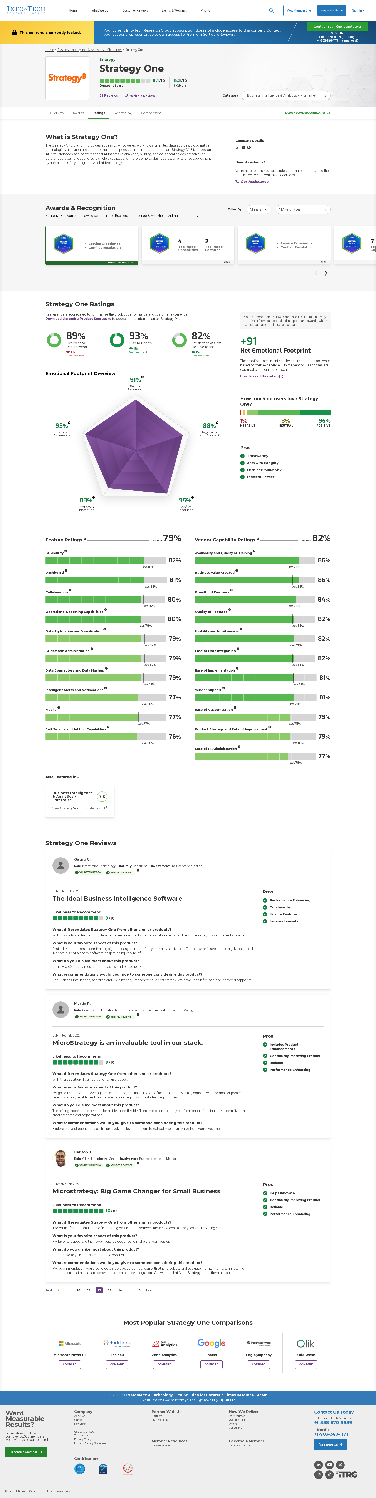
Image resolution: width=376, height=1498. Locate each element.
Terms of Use (82, 1435)
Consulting (235, 1427)
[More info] (142, 377)
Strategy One (134, 50)
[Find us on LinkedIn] (318, 1465)
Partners (157, 1416)
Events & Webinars (174, 10)
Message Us (329, 1444)
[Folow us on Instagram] (318, 1475)
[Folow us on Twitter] (340, 1465)
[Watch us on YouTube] (330, 1465)
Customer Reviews (135, 10)
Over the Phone (238, 1419)
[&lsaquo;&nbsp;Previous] (59, 1290)
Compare (69, 1364)
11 (89, 1290)
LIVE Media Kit (161, 1419)
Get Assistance (255, 182)
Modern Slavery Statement (90, 1443)
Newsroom (80, 1423)
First (48, 1290)
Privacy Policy (82, 1439)
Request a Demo (332, 10)
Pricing (205, 10)
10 (78, 1290)
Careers (79, 1419)
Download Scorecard (305, 113)
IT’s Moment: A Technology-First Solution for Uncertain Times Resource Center (195, 1395)
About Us (80, 1416)
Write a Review (142, 96)
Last (149, 1290)
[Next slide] (326, 273)
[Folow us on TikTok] (329, 1475)
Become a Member (24, 1452)
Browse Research (162, 1445)
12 (99, 1290)
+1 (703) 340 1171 (224, 1400)
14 (120, 1290)
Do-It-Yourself (237, 1416)
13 (109, 1290)
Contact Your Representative (337, 26)
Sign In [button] (357, 10)
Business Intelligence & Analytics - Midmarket (89, 50)
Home (73, 10)
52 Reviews (108, 95)
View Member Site (299, 10)
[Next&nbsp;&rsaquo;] (140, 1290)
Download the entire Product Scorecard (78, 319)
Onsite (233, 1423)
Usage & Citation (84, 1431)
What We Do (100, 10)
